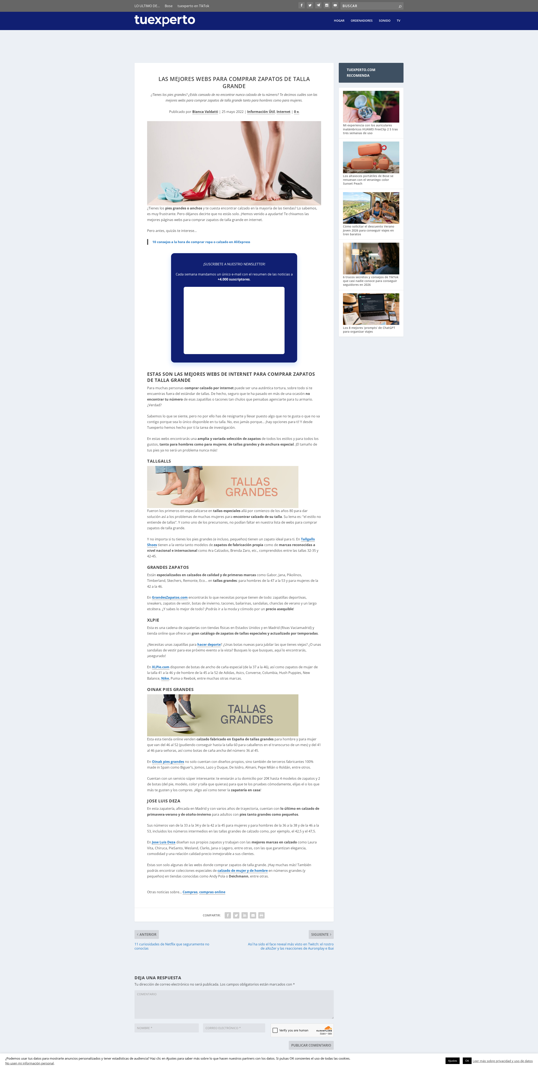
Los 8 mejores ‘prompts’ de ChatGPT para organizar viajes (369, 330)
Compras (190, 892)
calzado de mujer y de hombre (243, 870)
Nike (165, 678)
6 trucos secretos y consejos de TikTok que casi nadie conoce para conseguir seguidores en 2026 (370, 281)
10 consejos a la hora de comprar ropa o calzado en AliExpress (201, 242)
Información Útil (261, 111)
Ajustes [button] (452, 1061)
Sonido (384, 20)
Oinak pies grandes (168, 761)
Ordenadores (362, 20)
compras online (212, 892)
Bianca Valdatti (205, 111)
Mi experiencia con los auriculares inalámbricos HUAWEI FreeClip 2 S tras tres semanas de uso (370, 129)
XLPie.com (160, 667)
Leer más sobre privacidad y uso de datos (503, 1061)
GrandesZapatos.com (170, 597)
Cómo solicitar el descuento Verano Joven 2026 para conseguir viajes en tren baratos (368, 230)
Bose (169, 6)
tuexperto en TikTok (193, 6)
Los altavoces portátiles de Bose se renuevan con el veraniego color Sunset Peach (368, 179)
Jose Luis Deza (163, 842)
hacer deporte (209, 644)
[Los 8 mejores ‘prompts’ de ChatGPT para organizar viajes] (371, 309)
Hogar (339, 20)
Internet (283, 111)
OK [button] (467, 1061)
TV (398, 20)
